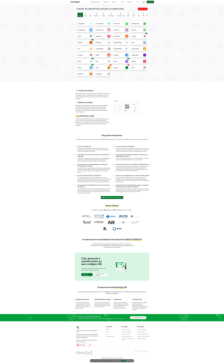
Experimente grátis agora (85, 274)
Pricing (122, 1)
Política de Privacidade (126, 331)
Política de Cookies (126, 329)
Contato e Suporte (110, 336)
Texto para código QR (141, 329)
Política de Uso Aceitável (127, 336)
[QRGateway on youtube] (141, 351)
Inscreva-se (150, 2)
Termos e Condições (126, 334)
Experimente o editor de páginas (99, 274)
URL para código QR (141, 331)
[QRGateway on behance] (144, 351)
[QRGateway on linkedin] (147, 351)
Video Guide (143, 8)
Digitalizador (106, 1)
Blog (107, 334)
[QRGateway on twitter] (138, 351)
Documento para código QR (143, 336)
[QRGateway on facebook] (135, 351)
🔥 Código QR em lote (95, 1)
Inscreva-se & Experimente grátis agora (113, 197)
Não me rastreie (130, 360)
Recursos (108, 329)
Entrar (143, 2)
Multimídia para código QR (143, 334)
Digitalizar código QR (141, 338)
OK (123, 360)
